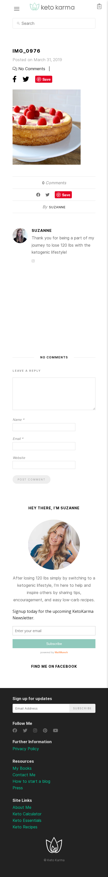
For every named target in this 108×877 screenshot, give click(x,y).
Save (46, 79)
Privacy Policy (26, 748)
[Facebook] (16, 730)
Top (90, 847)
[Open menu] (16, 8)
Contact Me (24, 774)
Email (18, 439)
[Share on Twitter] (26, 79)
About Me (22, 807)
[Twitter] (26, 730)
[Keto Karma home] (54, 851)
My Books (22, 768)
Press (18, 787)
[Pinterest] (46, 730)
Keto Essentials (27, 820)
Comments (54, 182)
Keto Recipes (25, 826)
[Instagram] (36, 730)
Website (19, 458)
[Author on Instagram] (33, 261)
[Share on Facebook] (15, 79)
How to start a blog (31, 781)
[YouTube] (55, 730)
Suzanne (57, 207)
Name (18, 420)
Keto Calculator (27, 813)
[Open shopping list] (99, 6)
